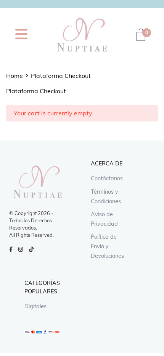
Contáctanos (107, 178)
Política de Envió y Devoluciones (107, 246)
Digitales (35, 306)
